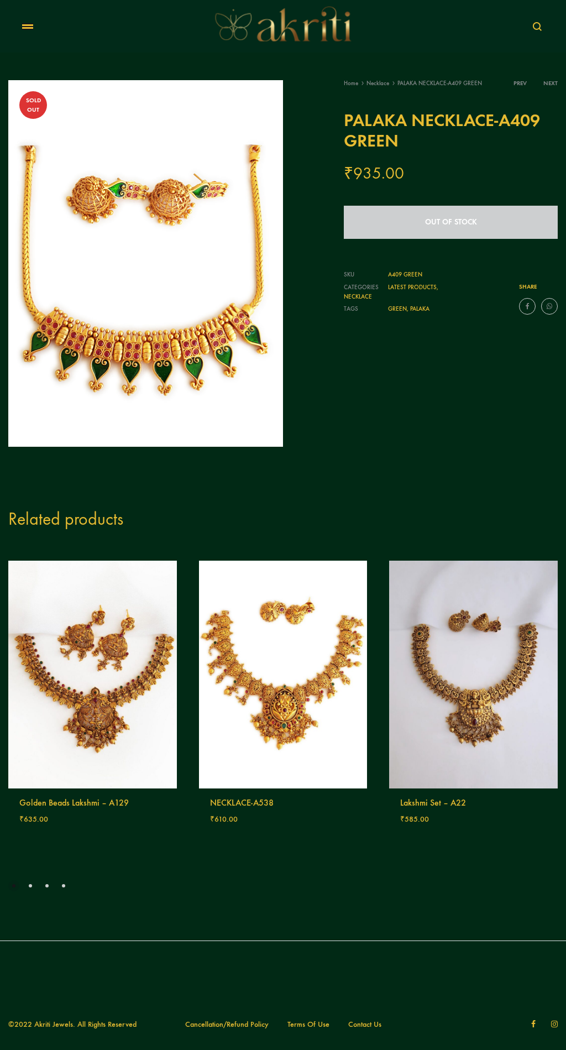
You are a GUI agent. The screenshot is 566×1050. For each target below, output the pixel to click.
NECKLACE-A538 (242, 802)
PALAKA (419, 308)
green (397, 308)
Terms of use (308, 1024)
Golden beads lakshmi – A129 (74, 802)
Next (550, 83)
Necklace (377, 83)
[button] (13, 885)
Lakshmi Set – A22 (433, 802)
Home (351, 83)
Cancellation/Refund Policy (227, 1024)
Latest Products (412, 287)
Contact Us (364, 1024)
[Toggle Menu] (27, 27)
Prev (520, 83)
